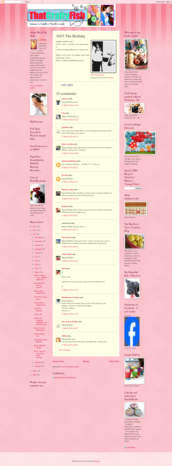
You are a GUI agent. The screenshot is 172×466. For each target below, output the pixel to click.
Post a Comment (65, 350)
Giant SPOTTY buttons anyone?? (39, 285)
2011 (35, 230)
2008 (35, 375)
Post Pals (65, 175)
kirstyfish (110, 77)
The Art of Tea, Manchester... (39, 329)
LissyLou (65, 98)
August (37, 253)
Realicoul (65, 206)
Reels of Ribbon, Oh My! (40, 346)
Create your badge (130, 348)
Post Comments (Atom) (70, 366)
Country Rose (67, 254)
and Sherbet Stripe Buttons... (40, 340)
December (38, 237)
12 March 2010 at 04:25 (70, 182)
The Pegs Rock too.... (39, 335)
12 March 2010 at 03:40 (70, 153)
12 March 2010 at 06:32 (70, 215)
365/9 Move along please (40, 298)
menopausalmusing (69, 161)
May (36, 264)
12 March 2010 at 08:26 (70, 246)
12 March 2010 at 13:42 (70, 314)
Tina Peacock (67, 237)
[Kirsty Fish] (132, 345)
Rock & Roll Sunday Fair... (40, 292)
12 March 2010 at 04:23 (70, 167)
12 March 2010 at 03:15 (70, 136)
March (37, 272)
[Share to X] (67, 85)
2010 (35, 234)
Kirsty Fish (127, 315)
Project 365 (38, 314)
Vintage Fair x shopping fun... (40, 303)
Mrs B (64, 268)
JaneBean (65, 127)
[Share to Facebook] (69, 85)
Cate (63, 113)
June (36, 260)
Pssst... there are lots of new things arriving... (39, 354)
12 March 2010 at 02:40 (70, 105)
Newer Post (58, 361)
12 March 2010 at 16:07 (70, 328)
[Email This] (62, 85)
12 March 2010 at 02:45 (70, 119)
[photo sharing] (103, 72)
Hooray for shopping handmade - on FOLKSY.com (40, 321)
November (39, 241)
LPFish (64, 336)
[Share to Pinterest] (72, 85)
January (38, 366)
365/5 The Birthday (97, 75)
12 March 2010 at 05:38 (70, 198)
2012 (35, 226)
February (38, 362)
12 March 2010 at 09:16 (70, 261)
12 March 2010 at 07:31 (70, 230)
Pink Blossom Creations (70, 297)
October (38, 245)
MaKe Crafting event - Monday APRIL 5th (40, 277)
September (39, 249)
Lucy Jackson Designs (70, 321)
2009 (35, 371)
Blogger (97, 461)
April (37, 268)
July (36, 256)
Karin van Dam (67, 144)
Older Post (114, 361)
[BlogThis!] (64, 85)
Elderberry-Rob (68, 189)
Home (86, 361)
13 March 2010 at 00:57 (70, 345)
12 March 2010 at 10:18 (70, 290)
